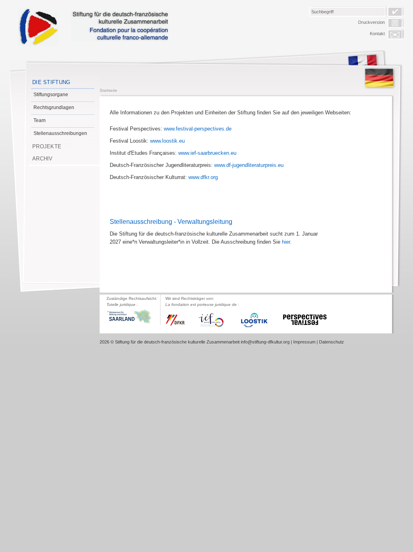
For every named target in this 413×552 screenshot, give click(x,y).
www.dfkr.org (203, 177)
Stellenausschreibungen (60, 133)
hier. (287, 242)
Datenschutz (331, 341)
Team (39, 120)
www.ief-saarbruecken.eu (207, 153)
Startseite (108, 90)
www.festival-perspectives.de (198, 129)
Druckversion (371, 22)
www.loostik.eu (167, 141)
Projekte (46, 146)
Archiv (42, 159)
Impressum (304, 341)
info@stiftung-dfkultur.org (265, 341)
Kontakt (377, 33)
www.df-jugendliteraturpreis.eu (249, 165)
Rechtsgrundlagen (53, 107)
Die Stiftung (51, 82)
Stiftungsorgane (50, 94)
